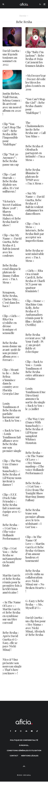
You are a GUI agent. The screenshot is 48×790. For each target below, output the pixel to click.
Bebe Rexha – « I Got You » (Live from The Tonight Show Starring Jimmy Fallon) (35, 491)
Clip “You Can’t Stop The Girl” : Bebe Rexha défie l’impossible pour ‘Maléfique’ (12, 134)
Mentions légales (29, 756)
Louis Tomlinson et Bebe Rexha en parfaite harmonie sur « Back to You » (12, 412)
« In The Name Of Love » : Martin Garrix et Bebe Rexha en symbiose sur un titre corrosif (12, 612)
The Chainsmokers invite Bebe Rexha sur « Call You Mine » (35, 129)
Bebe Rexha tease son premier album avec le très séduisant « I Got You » (34, 518)
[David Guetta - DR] (12, 36)
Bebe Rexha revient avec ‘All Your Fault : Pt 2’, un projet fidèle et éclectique (35, 343)
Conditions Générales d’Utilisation (24, 750)
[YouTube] (31, 731)
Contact (14, 756)
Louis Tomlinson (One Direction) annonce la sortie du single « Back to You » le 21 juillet (35, 399)
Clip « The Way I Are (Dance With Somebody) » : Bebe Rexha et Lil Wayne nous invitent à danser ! (12, 472)
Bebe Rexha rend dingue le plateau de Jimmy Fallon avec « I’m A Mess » (12, 274)
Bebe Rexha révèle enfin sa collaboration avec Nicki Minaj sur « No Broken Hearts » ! (35, 581)
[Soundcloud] (26, 731)
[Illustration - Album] (12, 79)
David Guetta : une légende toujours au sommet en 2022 (11, 57)
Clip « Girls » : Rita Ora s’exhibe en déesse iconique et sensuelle (11, 324)
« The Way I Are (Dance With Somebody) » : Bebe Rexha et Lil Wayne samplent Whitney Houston (34, 430)
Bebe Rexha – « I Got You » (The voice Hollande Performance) (11, 531)
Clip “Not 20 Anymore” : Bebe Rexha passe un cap (11, 159)
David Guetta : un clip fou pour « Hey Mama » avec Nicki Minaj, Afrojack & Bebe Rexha (35, 626)
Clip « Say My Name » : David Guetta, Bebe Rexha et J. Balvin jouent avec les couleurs (12, 245)
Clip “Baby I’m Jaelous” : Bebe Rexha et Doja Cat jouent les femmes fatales (34, 58)
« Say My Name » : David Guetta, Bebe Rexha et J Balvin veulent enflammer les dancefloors (34, 203)
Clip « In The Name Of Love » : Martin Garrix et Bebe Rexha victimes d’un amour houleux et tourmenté (35, 548)
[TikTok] (37, 731)
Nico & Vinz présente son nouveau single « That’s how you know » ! (12, 666)
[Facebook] (10, 731)
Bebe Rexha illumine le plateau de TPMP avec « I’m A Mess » (34, 176)
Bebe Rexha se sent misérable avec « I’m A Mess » (34, 255)
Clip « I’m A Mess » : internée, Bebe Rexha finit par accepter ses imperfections (34, 232)
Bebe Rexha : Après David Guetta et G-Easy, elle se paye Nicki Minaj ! (11, 641)
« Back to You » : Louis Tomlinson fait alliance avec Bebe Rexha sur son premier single (12, 441)
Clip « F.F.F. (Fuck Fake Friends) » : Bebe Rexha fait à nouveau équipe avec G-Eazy (12, 505)
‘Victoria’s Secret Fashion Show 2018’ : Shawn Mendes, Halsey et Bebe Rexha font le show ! (12, 213)
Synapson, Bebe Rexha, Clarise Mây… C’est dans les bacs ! (11, 299)
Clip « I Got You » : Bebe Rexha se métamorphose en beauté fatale (12, 557)
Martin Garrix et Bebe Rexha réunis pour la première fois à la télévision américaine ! (12, 584)
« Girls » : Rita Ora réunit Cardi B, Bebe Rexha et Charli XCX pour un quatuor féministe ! (35, 281)
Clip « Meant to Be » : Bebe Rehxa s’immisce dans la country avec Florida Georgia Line (11, 381)
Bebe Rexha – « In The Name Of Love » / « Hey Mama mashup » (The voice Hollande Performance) (34, 463)
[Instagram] (20, 731)
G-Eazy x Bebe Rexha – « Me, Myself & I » (34, 604)
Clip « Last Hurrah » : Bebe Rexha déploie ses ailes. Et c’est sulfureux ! (11, 183)
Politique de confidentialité (24, 740)
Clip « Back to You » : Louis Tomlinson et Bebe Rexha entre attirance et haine (34, 370)
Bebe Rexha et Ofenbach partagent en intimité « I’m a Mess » (35, 152)
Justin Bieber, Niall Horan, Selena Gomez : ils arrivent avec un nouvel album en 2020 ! (12, 104)
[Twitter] (15, 731)
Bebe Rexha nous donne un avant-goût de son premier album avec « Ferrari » (12, 351)
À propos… (24, 745)
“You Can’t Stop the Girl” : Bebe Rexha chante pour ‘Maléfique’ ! (35, 105)
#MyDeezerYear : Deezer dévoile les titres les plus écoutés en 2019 (35, 82)
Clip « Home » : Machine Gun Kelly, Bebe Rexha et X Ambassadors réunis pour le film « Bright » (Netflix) (34, 312)
